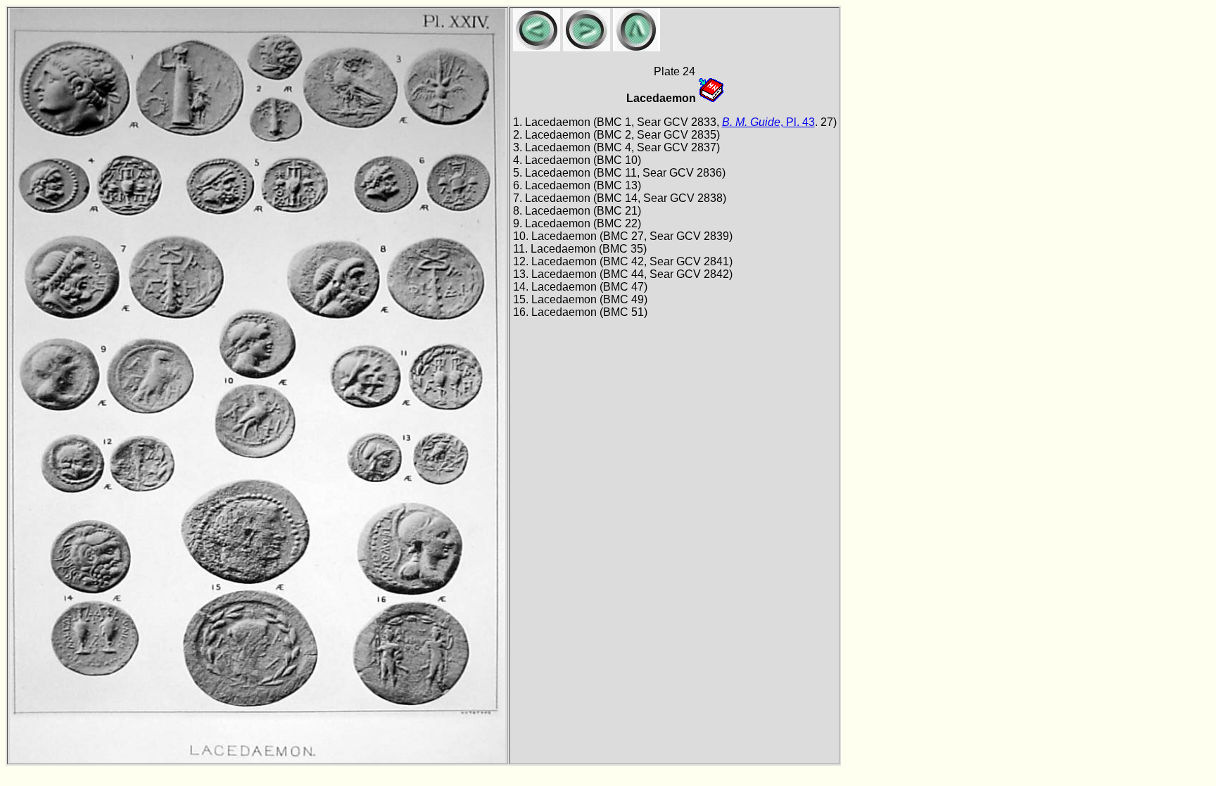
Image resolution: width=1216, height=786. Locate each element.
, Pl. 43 (768, 122)
